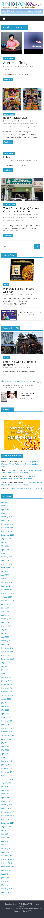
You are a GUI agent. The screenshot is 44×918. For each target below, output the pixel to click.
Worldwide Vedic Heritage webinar (18, 290)
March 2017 (5, 845)
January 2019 (6, 764)
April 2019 (5, 754)
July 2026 (4, 502)
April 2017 (5, 841)
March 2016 (5, 885)
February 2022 (6, 641)
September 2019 (7, 735)
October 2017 (6, 819)
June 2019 (5, 746)
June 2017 (5, 834)
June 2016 (5, 877)
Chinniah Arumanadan (26, 124)
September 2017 (7, 823)
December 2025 (7, 524)
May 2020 (5, 710)
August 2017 (6, 826)
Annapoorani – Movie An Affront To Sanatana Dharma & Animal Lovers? (20, 464)
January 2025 (6, 560)
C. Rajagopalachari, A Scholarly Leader (26, 394)
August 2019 (6, 739)
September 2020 (7, 695)
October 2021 (6, 655)
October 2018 (6, 775)
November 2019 (7, 728)
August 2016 (6, 870)
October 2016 (6, 863)
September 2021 (7, 659)
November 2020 (7, 688)
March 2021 (5, 673)
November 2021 (7, 651)
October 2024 (6, 564)
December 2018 (7, 768)
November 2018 (7, 772)
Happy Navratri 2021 (15, 117)
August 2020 (6, 699)
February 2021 (6, 677)
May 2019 (5, 750)
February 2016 (6, 888)
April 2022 (5, 637)
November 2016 (7, 859)
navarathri (32, 127)
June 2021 (5, 670)
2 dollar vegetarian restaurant (15, 218)
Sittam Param (24, 67)
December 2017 (7, 812)
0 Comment (35, 160)
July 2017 (4, 830)
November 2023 (7, 593)
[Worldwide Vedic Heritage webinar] (22, 260)
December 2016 (7, 856)
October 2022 (6, 626)
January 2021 (6, 681)
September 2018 (7, 779)
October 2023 (6, 597)
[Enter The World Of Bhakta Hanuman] (22, 333)
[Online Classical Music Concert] (9, 311)
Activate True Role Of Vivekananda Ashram (25, 488)
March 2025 (5, 553)
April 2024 (5, 575)
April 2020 (5, 713)
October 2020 (6, 692)
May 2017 (5, 837)
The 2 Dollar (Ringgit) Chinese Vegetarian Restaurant (21, 210)
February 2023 (6, 619)
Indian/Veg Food (9, 205)
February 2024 (6, 582)
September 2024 (7, 568)
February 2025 (6, 557)
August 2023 (6, 604)
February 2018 (6, 805)
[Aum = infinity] (22, 33)
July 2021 (4, 666)
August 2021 (6, 662)
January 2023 (6, 622)
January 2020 (6, 724)
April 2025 (5, 549)
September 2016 (7, 867)
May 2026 (5, 506)
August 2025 (6, 538)
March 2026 (5, 513)
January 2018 (6, 808)
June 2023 (5, 608)
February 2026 (6, 517)
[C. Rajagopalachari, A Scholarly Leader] (9, 392)
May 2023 (5, 611)
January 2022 (6, 644)
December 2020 (7, 684)
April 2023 (5, 615)
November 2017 (7, 816)
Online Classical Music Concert (29, 312)
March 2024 (5, 579)
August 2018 (6, 783)
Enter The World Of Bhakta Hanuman (19, 363)
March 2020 (5, 717)
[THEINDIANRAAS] (22, 2)
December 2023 (7, 589)
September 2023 (7, 600)
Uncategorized (9, 59)
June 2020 (5, 706)
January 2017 (6, 852)
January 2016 (6, 892)
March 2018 (5, 801)
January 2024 (6, 586)
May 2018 (5, 794)
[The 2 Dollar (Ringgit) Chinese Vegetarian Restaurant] (22, 179)
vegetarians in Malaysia (15, 220)
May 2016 (5, 881)
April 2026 (5, 509)
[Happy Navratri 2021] (22, 89)
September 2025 (7, 535)
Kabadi (7, 157)
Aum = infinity (15, 62)
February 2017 (6, 848)
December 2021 (7, 648)
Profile (6, 358)
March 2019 (5, 757)
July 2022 (4, 633)
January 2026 (6, 520)
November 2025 (7, 528)
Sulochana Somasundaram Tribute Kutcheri (22, 383)
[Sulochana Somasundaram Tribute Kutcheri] (18, 381)
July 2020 (4, 702)
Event (6, 285)
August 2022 (6, 630)
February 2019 (6, 761)
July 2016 (4, 874)
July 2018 (4, 786)
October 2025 (6, 531)
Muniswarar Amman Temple (19, 127)
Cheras (15, 124)
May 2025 (5, 546)
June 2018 (5, 790)
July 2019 (4, 743)
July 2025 (4, 542)
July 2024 (4, 571)
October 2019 (6, 732)
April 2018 (5, 797)
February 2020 (6, 721)
